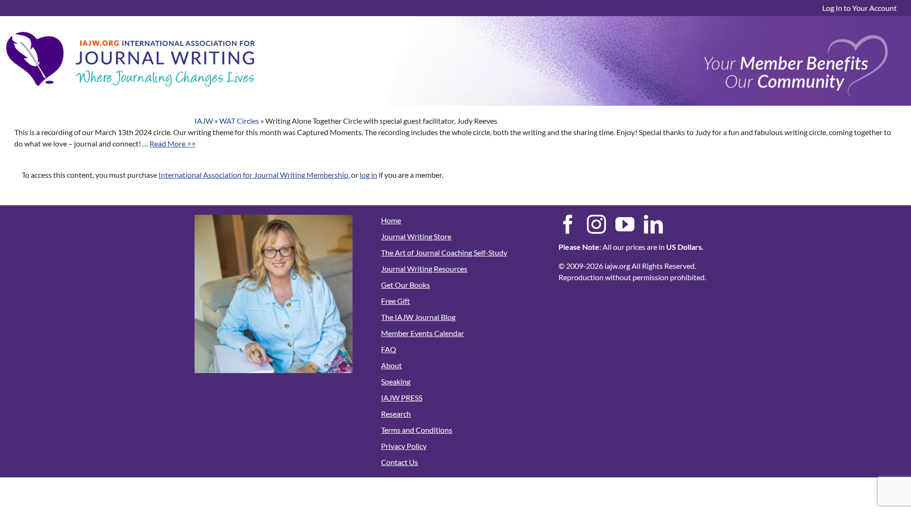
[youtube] (624, 224)
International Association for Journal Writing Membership (253, 174)
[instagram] (596, 224)
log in (368, 174)
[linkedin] (653, 224)
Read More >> (172, 143)
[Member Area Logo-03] (130, 29)
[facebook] (567, 224)
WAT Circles (239, 120)
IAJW (204, 120)
